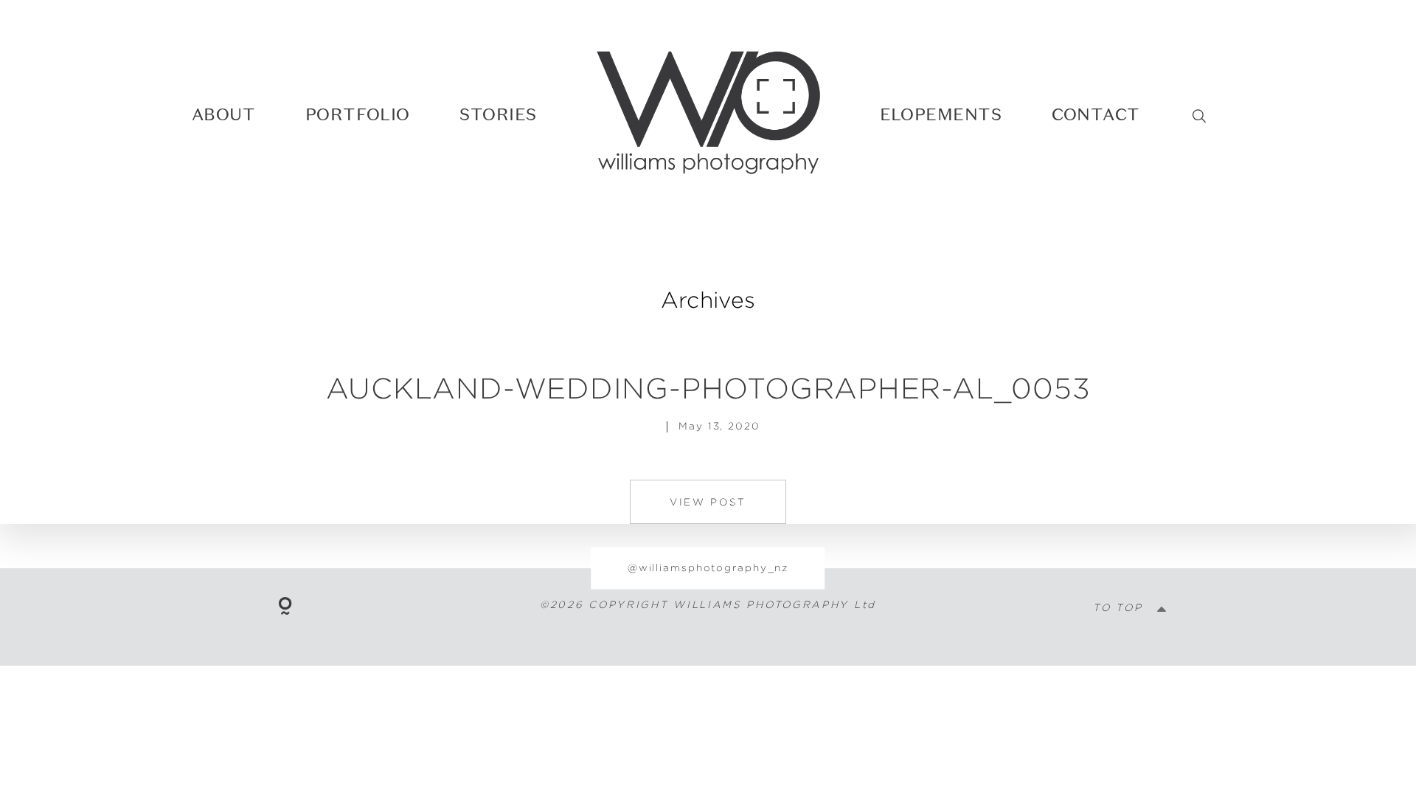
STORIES (497, 114)
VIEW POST (708, 502)
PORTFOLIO (357, 114)
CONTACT (1096, 114)
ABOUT (223, 114)
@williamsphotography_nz (708, 567)
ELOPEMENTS (941, 114)
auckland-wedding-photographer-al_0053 (708, 388)
